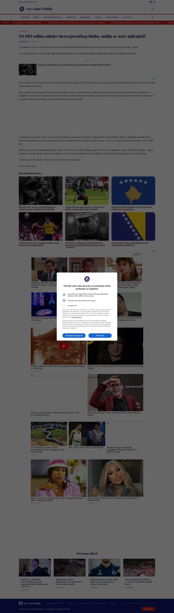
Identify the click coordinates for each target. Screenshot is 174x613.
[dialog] (87, 306)
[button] (87, 305)
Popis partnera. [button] (76, 317)
